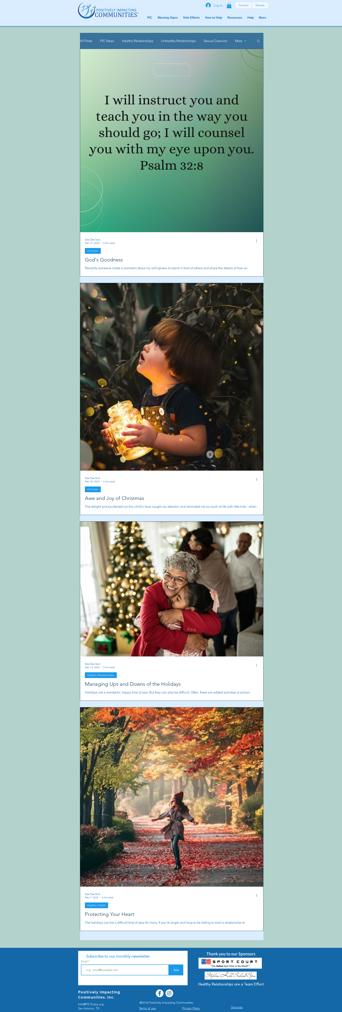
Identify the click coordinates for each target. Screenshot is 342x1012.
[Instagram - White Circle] (169, 993)
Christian (92, 251)
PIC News (107, 41)
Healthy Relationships (137, 41)
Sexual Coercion (215, 41)
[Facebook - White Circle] (159, 993)
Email (84, 961)
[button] (229, 5)
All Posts (86, 41)
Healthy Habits (96, 905)
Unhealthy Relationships (178, 41)
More (238, 41)
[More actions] (258, 241)
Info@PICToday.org (91, 1004)
